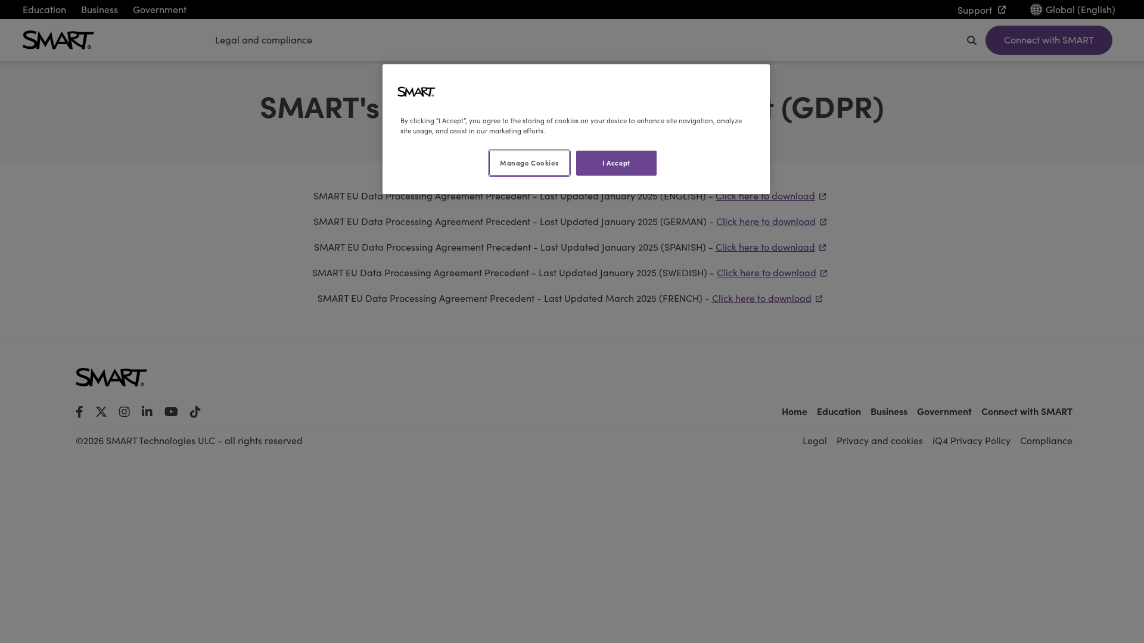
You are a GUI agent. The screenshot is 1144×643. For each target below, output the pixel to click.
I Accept (616, 162)
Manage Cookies (529, 162)
